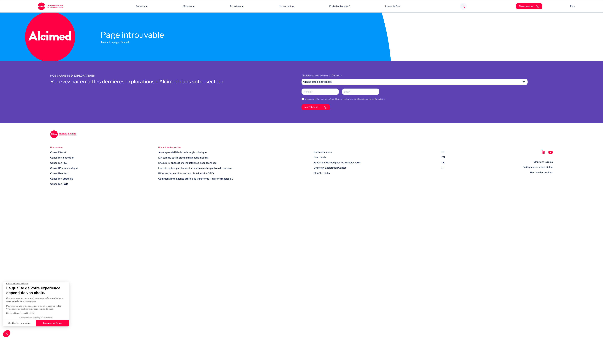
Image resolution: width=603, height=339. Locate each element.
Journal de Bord (392, 6)
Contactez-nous (323, 152)
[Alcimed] (50, 6)
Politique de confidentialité (538, 167)
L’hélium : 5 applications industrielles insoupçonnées (187, 162)
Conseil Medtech (59, 173)
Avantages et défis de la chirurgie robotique (182, 152)
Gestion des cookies (541, 172)
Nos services (56, 147)
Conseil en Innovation (62, 157)
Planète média (322, 173)
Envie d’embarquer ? (339, 6)
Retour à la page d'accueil (115, 42)
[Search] (463, 6)
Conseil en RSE (58, 162)
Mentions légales (543, 162)
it (442, 167)
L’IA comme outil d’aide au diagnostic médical (183, 157)
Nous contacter (526, 6)
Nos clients (320, 157)
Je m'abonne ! (311, 107)
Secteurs (140, 6)
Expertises (235, 6)
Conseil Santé (58, 152)
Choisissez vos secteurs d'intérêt (321, 75)
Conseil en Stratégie (61, 178)
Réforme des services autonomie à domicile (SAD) (186, 173)
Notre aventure (286, 6)
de (443, 162)
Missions (187, 6)
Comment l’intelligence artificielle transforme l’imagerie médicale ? (195, 178)
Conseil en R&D (59, 184)
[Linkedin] (543, 152)
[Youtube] (550, 152)
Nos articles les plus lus (169, 147)
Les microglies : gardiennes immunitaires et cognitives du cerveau (195, 168)
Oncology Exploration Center (330, 167)
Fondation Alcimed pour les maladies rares (337, 162)
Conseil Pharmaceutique (64, 168)
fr (443, 152)
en (443, 157)
